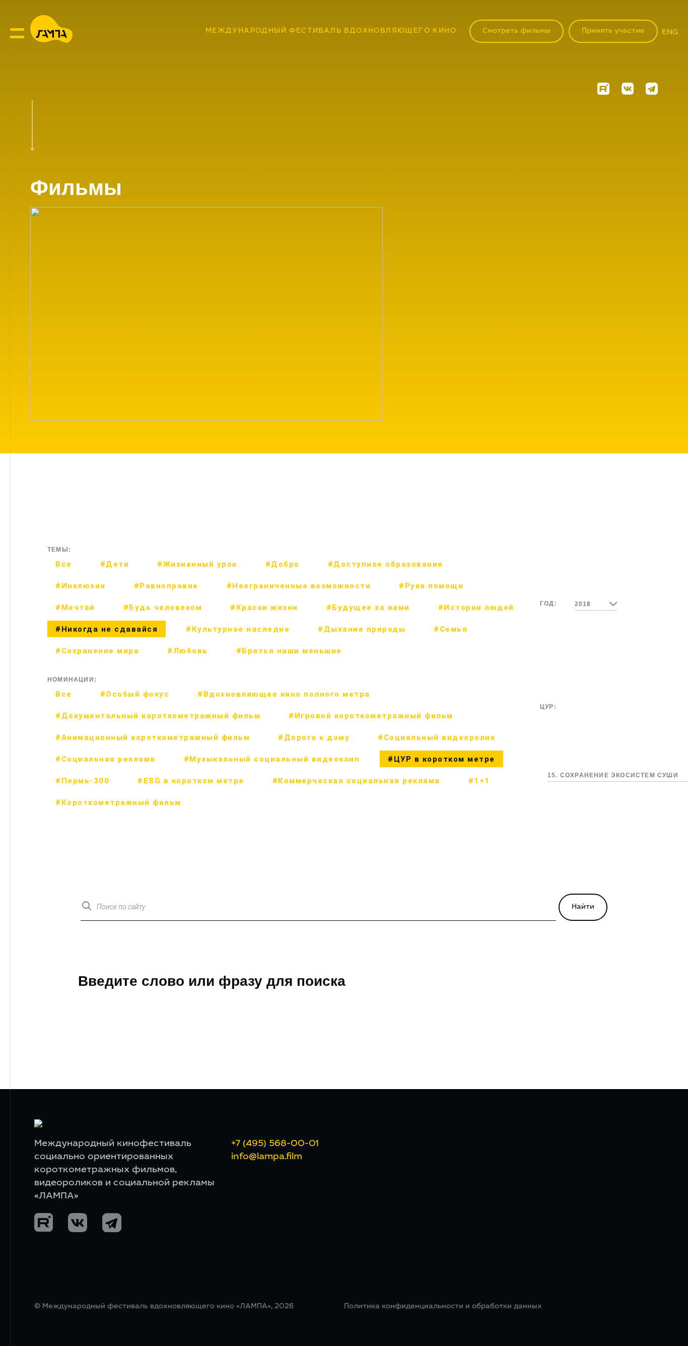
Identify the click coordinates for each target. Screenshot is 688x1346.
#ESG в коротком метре (190, 780)
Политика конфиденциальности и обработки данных (443, 1306)
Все (63, 564)
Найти (583, 907)
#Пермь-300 (82, 780)
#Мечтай (75, 607)
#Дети (114, 564)
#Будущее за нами (368, 607)
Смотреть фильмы (517, 31)
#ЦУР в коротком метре (441, 759)
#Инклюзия (80, 585)
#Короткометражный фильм (118, 802)
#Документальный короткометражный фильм (157, 715)
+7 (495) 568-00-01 (275, 1144)
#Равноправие (166, 585)
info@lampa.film (266, 1157)
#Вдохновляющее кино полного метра (283, 694)
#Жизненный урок (197, 564)
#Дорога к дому (314, 737)
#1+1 (479, 780)
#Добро (282, 564)
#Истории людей (476, 607)
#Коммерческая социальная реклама (356, 780)
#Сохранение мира (97, 650)
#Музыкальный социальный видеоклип (272, 759)
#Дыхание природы (361, 629)
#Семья (450, 629)
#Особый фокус (135, 694)
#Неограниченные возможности (299, 585)
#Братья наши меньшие (289, 650)
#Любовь (187, 650)
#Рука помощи (431, 585)
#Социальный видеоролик (436, 737)
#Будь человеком (162, 607)
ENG (670, 32)
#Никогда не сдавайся (106, 629)
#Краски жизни (264, 607)
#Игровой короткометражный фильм (371, 715)
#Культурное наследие (238, 629)
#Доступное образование (385, 564)
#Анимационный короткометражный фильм (152, 737)
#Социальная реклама (105, 759)
